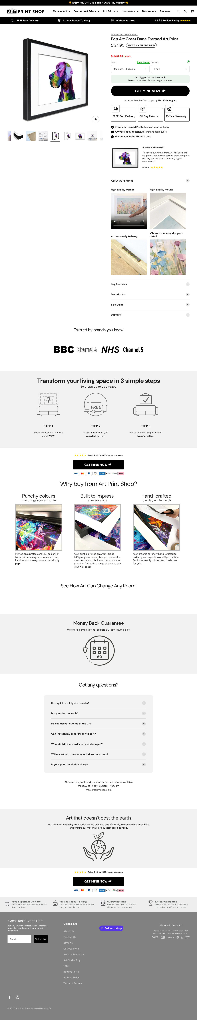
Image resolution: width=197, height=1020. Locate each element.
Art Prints (109, 11)
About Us (68, 931)
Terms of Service (72, 983)
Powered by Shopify (41, 1008)
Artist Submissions (73, 954)
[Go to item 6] (55, 136)
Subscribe (40, 939)
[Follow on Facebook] (9, 997)
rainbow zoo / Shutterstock (124, 34)
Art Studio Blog (71, 960)
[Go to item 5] (43, 136)
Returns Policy (71, 977)
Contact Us (69, 937)
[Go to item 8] (80, 136)
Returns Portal (71, 971)
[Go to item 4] (31, 136)
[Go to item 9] (92, 136)
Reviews (165, 11)
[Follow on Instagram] (17, 997)
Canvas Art (60, 11)
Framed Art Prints (85, 11)
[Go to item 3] (18, 136)
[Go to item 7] (68, 136)
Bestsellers (149, 11)
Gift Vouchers (71, 948)
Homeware (128, 11)
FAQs (66, 966)
